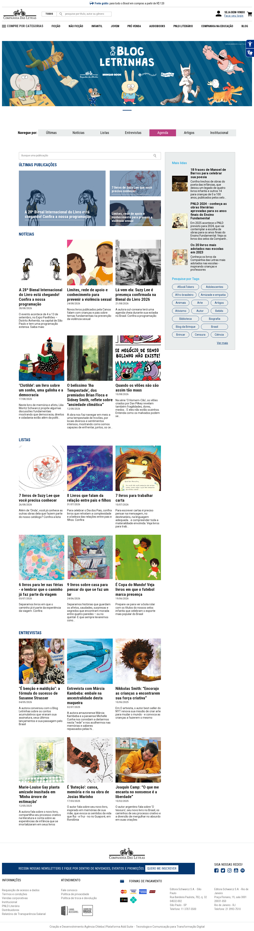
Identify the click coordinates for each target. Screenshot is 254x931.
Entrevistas (133, 133)
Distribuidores (10, 910)
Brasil (214, 326)
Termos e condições (14, 894)
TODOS (49, 14)
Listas (104, 133)
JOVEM (115, 26)
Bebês (219, 310)
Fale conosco (69, 890)
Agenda (162, 133)
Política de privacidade (75, 894)
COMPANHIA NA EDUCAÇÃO (217, 26)
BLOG (244, 26)
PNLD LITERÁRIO (183, 26)
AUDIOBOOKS (157, 26)
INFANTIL (96, 26)
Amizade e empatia (213, 294)
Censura (200, 334)
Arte (200, 302)
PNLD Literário (11, 906)
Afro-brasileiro (184, 294)
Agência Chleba (94, 926)
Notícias (79, 133)
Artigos (189, 133)
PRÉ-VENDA (134, 26)
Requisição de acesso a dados (20, 890)
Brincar (180, 334)
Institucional (219, 133)
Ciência (219, 334)
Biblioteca (185, 318)
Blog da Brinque (185, 326)
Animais (181, 302)
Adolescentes (214, 286)
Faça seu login (233, 15)
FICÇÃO (56, 26)
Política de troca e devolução (79, 898)
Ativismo (180, 310)
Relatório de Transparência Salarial (24, 914)
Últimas (51, 133)
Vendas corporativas (15, 898)
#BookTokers (185, 286)
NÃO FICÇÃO (76, 26)
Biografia (214, 318)
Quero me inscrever (161, 868)
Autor (200, 310)
